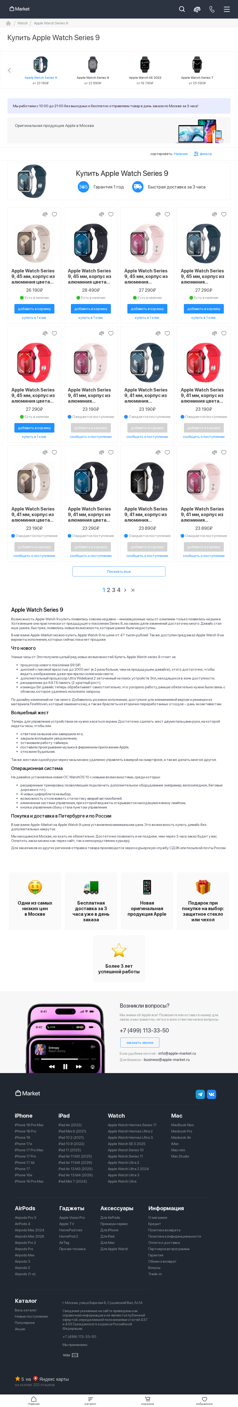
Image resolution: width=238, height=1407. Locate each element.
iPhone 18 (22, 1137)
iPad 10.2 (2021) (71, 1137)
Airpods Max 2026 (29, 1236)
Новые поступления (31, 1316)
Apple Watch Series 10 (126, 1150)
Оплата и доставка (164, 1242)
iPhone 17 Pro (25, 1156)
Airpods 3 (22, 1261)
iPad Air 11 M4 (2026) (75, 1162)
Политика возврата (164, 1230)
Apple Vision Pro (72, 1217)
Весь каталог (26, 1310)
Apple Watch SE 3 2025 (126, 1144)
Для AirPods (110, 1217)
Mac (176, 1115)
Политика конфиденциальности (174, 1236)
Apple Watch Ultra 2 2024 (128, 1169)
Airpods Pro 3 (25, 1217)
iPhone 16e (23, 1175)
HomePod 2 (68, 1236)
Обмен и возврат (162, 1261)
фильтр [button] (206, 154)
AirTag (64, 1242)
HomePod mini (70, 1230)
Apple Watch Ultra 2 (123, 1162)
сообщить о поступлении (91, 436)
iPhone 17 (22, 1169)
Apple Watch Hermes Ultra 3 (130, 1137)
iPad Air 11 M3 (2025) (75, 1156)
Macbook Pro (181, 1131)
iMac (175, 1144)
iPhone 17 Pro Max (29, 1150)
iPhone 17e (23, 1144)
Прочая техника (72, 1249)
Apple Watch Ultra (122, 1181)
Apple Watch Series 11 (125, 1156)
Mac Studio (180, 1156)
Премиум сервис (114, 1224)
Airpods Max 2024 (29, 1230)
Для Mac (107, 1242)
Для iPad (107, 1236)
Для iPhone (109, 1230)
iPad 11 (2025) (70, 1150)
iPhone (24, 1115)
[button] (90, 1401)
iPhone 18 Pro (25, 1131)
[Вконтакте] (211, 1094)
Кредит (154, 1224)
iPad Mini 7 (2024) (73, 1181)
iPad (64, 1115)
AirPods (25, 1208)
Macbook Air (181, 1137)
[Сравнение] (45, 214)
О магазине (157, 1217)
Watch (116, 1115)
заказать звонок (140, 1042)
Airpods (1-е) (25, 1274)
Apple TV (66, 1224)
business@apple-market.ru (167, 1060)
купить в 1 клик (34, 317)
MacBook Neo (182, 1125)
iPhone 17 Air (25, 1162)
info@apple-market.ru (177, 1053)
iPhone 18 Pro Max (29, 1125)
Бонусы (154, 1267)
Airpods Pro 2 (25, 1242)
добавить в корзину (34, 309)
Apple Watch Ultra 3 (123, 1175)
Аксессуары (116, 1208)
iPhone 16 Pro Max (29, 1181)
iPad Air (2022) (70, 1125)
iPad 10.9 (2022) (72, 1144)
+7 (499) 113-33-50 (144, 1030)
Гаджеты (71, 1208)
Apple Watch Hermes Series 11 (132, 1125)
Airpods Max (25, 1255)
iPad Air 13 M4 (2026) (76, 1175)
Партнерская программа (168, 1249)
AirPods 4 (22, 1224)
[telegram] (200, 1094)
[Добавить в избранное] (54, 214)
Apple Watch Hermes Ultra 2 (130, 1131)
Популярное (25, 1322)
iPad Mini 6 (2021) (72, 1131)
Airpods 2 (22, 1267)
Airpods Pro (24, 1249)
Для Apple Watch (114, 1249)
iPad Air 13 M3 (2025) (76, 1169)
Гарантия (155, 1255)
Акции (20, 1329)
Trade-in (155, 1274)
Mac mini (178, 1150)
